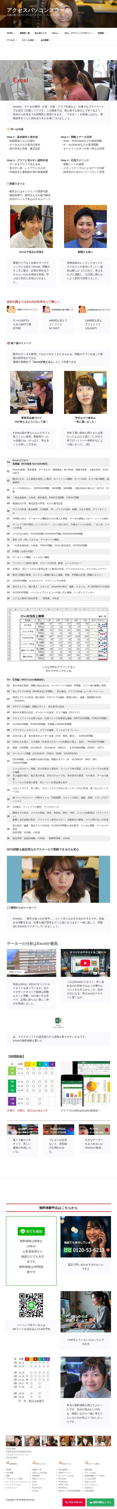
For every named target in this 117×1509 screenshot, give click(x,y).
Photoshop (62, 1482)
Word (34, 1482)
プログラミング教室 (14, 1479)
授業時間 (36, 1476)
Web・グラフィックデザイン (78, 33)
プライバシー (11, 1488)
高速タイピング (38, 1479)
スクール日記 (28, 40)
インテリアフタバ (13, 1485)
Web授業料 (63, 1470)
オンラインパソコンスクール (18, 1482)
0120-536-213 (75, 1502)
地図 (8, 1476)
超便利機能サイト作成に (95, 1476)
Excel (34, 1485)
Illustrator (62, 1479)
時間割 (101, 33)
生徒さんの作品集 (39, 1473)
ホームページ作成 (65, 1476)
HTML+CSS (63, 1485)
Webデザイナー (64, 1473)
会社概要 (45, 40)
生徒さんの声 (90, 1482)
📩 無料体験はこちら (100, 1502)
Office (55, 33)
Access (35, 1491)
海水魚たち (89, 1488)
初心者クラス (41, 33)
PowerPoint (37, 1488)
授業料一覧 (25, 33)
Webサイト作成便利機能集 (69, 1491)
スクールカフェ (91, 1485)
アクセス (11, 40)
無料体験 (88, 1470)
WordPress (63, 1488)
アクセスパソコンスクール (38, 10)
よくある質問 (90, 1479)
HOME (10, 33)
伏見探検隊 (89, 1491)
